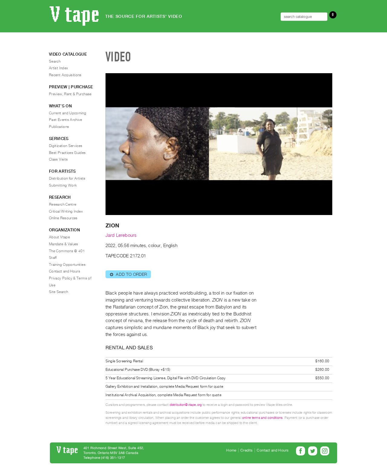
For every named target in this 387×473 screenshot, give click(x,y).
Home (231, 450)
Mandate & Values (63, 244)
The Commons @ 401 (67, 251)
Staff (53, 258)
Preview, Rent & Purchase (70, 94)
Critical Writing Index (66, 211)
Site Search (58, 292)
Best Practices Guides (67, 153)
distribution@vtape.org (186, 405)
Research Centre (62, 204)
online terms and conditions (262, 418)
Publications (59, 127)
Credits (246, 450)
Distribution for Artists (67, 178)
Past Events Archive (65, 120)
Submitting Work (63, 185)
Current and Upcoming (67, 113)
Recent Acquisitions (65, 75)
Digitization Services (66, 146)
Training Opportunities (67, 265)
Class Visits (58, 159)
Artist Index (58, 68)
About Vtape (59, 237)
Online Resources (63, 218)
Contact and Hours (64, 271)
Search (54, 61)
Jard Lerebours (121, 235)
